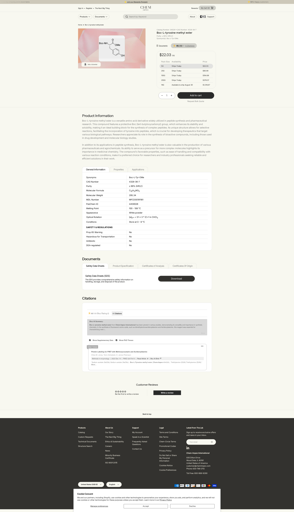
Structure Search (85, 446)
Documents (100, 16)
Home (80, 25)
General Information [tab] (95, 169)
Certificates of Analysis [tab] (153, 266)
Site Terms (163, 437)
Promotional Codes (167, 446)
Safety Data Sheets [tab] (95, 266)
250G (163, 80)
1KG (162, 85)
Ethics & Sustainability (114, 441)
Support (210, 16)
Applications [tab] (138, 169)
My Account (137, 432)
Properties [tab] (119, 169)
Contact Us (137, 449)
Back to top (147, 414)
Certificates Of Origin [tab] (183, 266)
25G (162, 71)
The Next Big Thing (113, 437)
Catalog (81, 432)
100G (163, 75)
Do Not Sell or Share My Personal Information (168, 458)
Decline (192, 506)
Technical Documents (87, 441)
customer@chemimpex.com (198, 466)
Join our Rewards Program (137, 2)
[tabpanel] (147, 211)
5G (162, 66)
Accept (146, 506)
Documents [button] (163, 46)
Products (84, 16)
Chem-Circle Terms (167, 441)
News (107, 451)
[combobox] (150, 16)
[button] (207, 8)
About (192, 16)
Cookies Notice (165, 465)
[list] (112, 48)
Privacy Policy (166, 500)
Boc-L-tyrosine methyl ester (94, 25)
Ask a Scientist (92, 64)
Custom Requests (85, 437)
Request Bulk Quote (195, 101)
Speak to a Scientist (140, 437)
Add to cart (196, 95)
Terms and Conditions (168, 432)
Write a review (167, 393)
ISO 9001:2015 (111, 463)
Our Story (109, 432)
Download (176, 278)
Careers (108, 446)
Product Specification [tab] (123, 266)
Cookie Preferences (167, 470)
